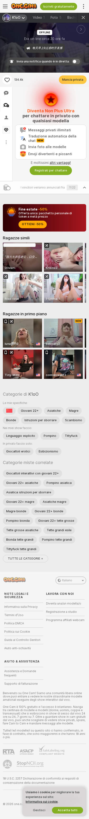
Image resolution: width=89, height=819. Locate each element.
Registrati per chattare (51, 170)
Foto (55, 17)
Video (39, 17)
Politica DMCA (14, 623)
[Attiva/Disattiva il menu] (5, 6)
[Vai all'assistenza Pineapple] (8, 764)
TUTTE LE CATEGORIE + (25, 558)
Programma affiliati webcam (65, 620)
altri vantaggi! (60, 163)
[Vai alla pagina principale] (25, 6)
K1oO (33, 394)
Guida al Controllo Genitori (22, 640)
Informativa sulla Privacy (21, 607)
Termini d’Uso (13, 615)
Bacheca (74, 17)
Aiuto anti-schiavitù (17, 648)
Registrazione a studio (61, 611)
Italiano (67, 580)
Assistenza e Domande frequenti (20, 673)
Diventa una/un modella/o (63, 603)
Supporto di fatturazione (21, 683)
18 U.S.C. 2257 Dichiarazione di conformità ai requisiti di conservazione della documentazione (41, 780)
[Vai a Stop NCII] (31, 764)
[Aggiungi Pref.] (7, 79)
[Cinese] (9, 411)
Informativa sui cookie (42, 801)
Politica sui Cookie (17, 631)
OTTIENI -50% (32, 224)
